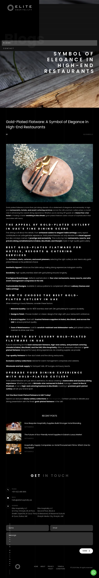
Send (85, 551)
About (7, 15)
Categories (10, 21)
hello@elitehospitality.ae (22, 500)
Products (9, 26)
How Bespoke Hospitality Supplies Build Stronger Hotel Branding (52, 423)
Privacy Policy (51, 567)
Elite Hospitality (55, 399)
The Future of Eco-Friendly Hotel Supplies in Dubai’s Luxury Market (53, 434)
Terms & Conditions (60, 567)
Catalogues (10, 37)
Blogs (7, 43)
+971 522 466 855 (19, 492)
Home (6, 10)
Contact (8, 48)
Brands (7, 32)
